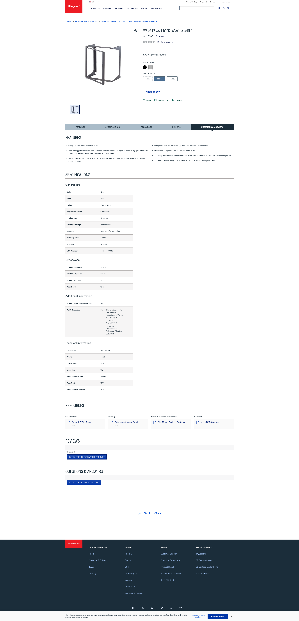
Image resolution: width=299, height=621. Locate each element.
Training (92, 573)
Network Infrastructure (86, 21)
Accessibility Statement (171, 573)
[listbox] (102, 65)
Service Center (205, 560)
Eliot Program (131, 573)
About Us (129, 553)
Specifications (112, 127)
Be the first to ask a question (84, 482)
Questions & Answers (212, 127)
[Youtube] (180, 608)
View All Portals (203, 573)
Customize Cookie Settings (198, 616)
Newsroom (130, 586)
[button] (135, 30)
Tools (91, 553)
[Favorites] (219, 8)
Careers (128, 579)
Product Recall (167, 566)
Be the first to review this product (88, 457)
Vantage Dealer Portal (209, 566)
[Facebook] (133, 608)
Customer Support (169, 553)
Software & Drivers (97, 560)
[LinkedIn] (152, 608)
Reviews (176, 127)
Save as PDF (163, 100)
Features (80, 128)
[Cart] (228, 8)
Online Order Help (171, 560)
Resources (146, 127)
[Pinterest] (161, 608)
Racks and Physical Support (113, 21)
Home (69, 21)
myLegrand (201, 553)
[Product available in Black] (145, 67)
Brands (128, 560)
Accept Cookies (217, 616)
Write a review (167, 42)
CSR (127, 566)
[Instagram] (142, 608)
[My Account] (223, 8)
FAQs (91, 566)
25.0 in (172, 79)
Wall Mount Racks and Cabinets (143, 21)
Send (148, 100)
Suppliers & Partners (134, 592)
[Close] (231, 616)
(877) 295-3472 (167, 579)
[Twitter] (171, 608)
